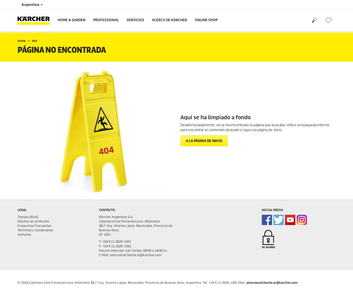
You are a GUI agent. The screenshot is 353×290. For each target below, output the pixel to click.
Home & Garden (72, 20)
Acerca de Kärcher (169, 20)
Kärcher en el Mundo (33, 221)
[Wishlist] (328, 20)
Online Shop (206, 20)
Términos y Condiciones (35, 230)
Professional (106, 20)
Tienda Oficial (28, 217)
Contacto (24, 234)
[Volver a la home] (36, 20)
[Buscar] (314, 20)
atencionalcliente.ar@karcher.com (271, 283)
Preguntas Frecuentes (34, 226)
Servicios (135, 20)
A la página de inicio (204, 141)
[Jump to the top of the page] (340, 279)
